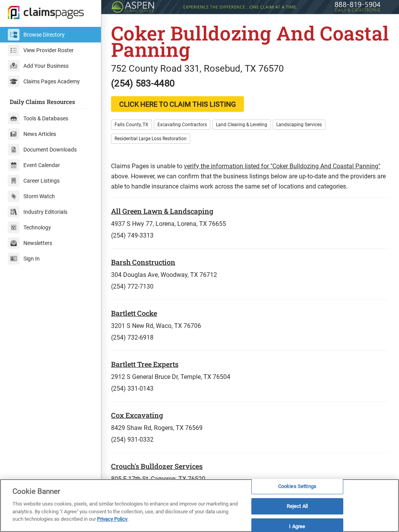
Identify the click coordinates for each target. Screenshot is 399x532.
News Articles (39, 134)
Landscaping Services (299, 124)
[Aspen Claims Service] (250, 7)
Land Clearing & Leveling (241, 124)
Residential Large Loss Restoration (151, 138)
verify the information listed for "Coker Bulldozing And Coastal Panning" (282, 166)
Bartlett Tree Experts (144, 364)
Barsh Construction (143, 262)
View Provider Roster (48, 50)
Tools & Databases (45, 118)
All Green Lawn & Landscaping (162, 211)
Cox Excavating (137, 415)
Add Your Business (46, 66)
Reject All (297, 506)
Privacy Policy (112, 519)
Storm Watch (39, 196)
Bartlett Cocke (134, 313)
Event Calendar (41, 165)
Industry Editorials (45, 212)
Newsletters (37, 243)
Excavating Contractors (182, 124)
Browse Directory (44, 35)
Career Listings (41, 181)
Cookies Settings (297, 486)
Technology (37, 227)
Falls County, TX (131, 124)
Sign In (31, 258)
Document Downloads (50, 149)
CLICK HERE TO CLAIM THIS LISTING (177, 104)
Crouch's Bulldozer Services (157, 466)
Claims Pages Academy (51, 81)
